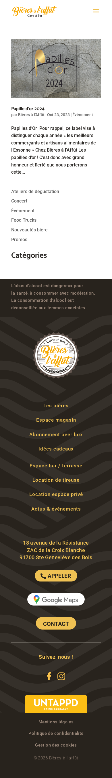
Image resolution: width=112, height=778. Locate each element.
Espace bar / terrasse (56, 466)
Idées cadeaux (56, 449)
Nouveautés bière (29, 230)
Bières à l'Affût (31, 114)
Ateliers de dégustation (35, 191)
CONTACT (56, 623)
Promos (19, 239)
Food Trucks (23, 220)
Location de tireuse (56, 480)
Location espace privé (56, 494)
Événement (82, 114)
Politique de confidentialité (55, 733)
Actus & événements (56, 509)
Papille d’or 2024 (28, 109)
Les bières (56, 405)
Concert (19, 201)
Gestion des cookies (56, 745)
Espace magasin (56, 420)
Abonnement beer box (56, 434)
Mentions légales (56, 722)
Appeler (59, 576)
